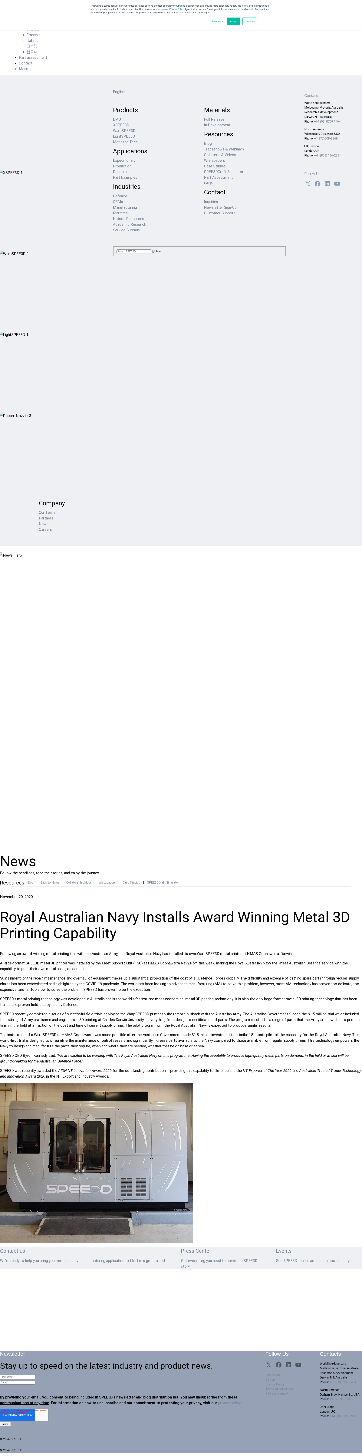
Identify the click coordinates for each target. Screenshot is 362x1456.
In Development (217, 125)
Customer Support (219, 213)
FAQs (208, 183)
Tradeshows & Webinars (224, 149)
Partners (46, 518)
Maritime (120, 213)
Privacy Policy (176, 9)
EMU (117, 119)
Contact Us (273, 1375)
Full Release (214, 119)
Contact (25, 63)
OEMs (118, 201)
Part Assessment (218, 177)
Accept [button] (233, 21)
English (119, 92)
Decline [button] (250, 21)
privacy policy (229, 1403)
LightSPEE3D (124, 136)
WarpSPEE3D (124, 130)
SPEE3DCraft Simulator (223, 172)
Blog (208, 143)
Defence (120, 196)
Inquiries (211, 201)
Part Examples (125, 177)
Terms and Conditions (279, 1389)
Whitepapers (214, 160)
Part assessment (33, 57)
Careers (45, 529)
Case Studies (215, 166)
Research (121, 172)
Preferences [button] (218, 21)
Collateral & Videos (220, 155)
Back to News (49, 882)
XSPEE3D (121, 125)
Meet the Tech (125, 142)
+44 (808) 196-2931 (327, 155)
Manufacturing (125, 207)
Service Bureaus (126, 230)
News (43, 524)
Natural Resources (128, 218)
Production (122, 166)
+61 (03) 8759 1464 (327, 121)
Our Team (47, 512)
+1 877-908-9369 (326, 138)
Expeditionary (124, 160)
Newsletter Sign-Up (220, 207)
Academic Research (129, 224)
